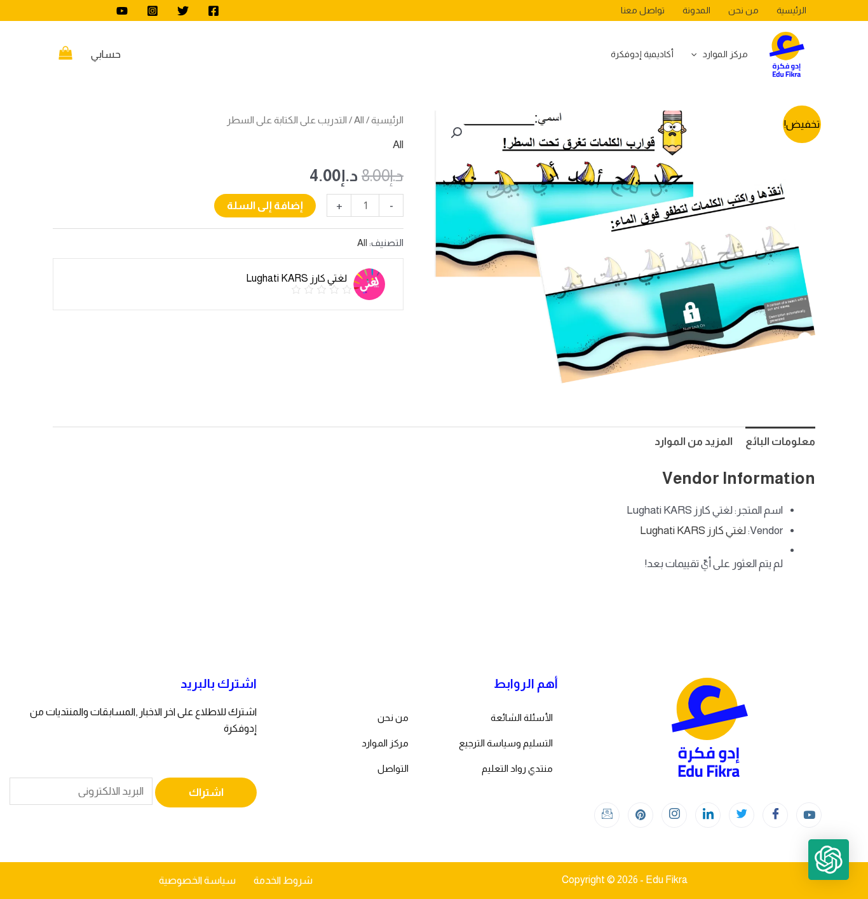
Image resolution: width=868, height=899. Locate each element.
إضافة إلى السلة (265, 206)
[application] (697, 54)
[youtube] (122, 11)
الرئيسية (387, 119)
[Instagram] (152, 11)
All (359, 119)
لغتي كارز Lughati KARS (693, 531)
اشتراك (206, 792)
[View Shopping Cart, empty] (65, 54)
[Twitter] (183, 11)
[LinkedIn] (708, 815)
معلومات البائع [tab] (780, 442)
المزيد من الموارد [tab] (693, 442)
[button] (456, 132)
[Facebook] (213, 11)
